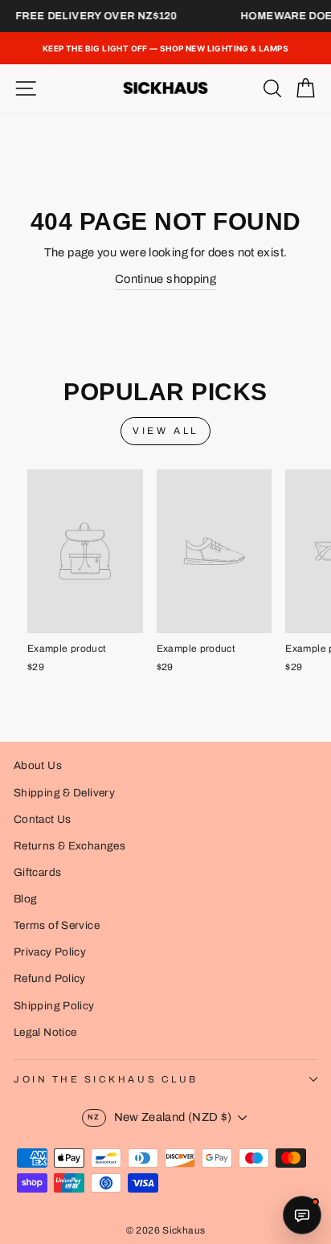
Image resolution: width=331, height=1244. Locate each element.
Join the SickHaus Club (106, 1079)
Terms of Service (57, 925)
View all (165, 430)
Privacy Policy (50, 952)
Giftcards (37, 872)
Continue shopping (165, 278)
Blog (25, 899)
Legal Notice (45, 1032)
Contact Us (43, 819)
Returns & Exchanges (69, 846)
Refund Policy (50, 978)
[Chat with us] (302, 1215)
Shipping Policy (54, 1006)
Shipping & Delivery (64, 793)
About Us (38, 765)
